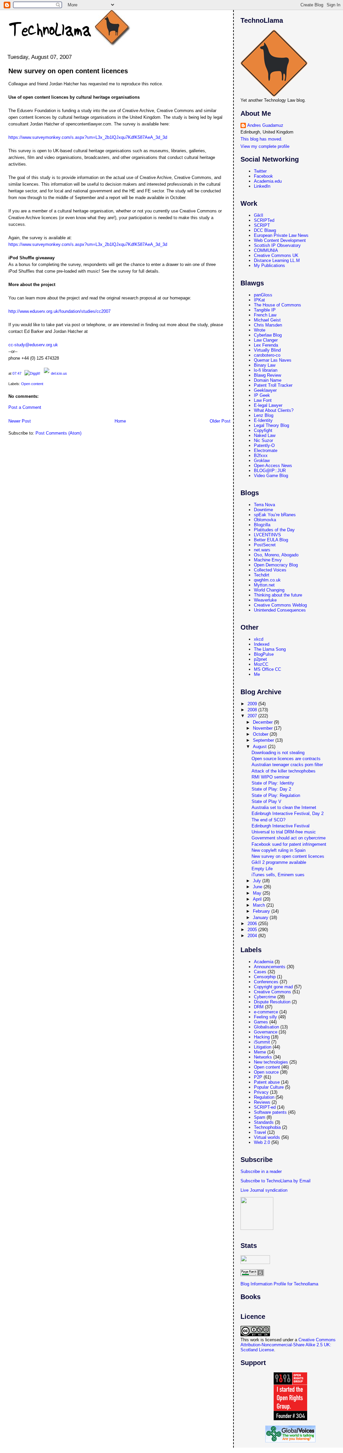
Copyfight (263, 430)
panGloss (263, 294)
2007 (253, 715)
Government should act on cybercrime (289, 837)
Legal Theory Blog (271, 425)
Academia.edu (268, 181)
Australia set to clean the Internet (284, 807)
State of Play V (266, 801)
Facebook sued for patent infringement (289, 844)
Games (261, 1021)
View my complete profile (265, 146)
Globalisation (266, 1026)
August (260, 746)
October (261, 734)
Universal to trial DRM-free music (284, 831)
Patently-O (264, 445)
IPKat (259, 299)
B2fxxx (261, 455)
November (263, 728)
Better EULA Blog (271, 539)
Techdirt (261, 574)
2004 (253, 935)
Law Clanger (266, 340)
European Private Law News (281, 235)
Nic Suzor (263, 440)
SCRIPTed (264, 220)
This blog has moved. (261, 139)
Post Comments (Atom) (58, 433)
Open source (266, 1072)
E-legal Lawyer (268, 405)
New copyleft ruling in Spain (278, 850)
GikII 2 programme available (279, 862)
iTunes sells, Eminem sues (278, 874)
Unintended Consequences (280, 610)
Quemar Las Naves (272, 360)
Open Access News (273, 465)
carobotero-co (267, 355)
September (264, 740)
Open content (32, 384)
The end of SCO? (268, 819)
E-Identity (263, 420)
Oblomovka (265, 519)
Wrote (259, 330)
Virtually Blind (267, 350)
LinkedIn (262, 186)
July (257, 880)
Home (120, 421)
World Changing (269, 590)
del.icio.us (59, 373)
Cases (260, 971)
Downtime (263, 509)
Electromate (265, 450)
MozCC (261, 664)
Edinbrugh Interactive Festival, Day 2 (288, 813)
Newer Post (19, 421)
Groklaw (262, 460)
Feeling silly (265, 1016)
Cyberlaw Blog (268, 335)
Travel (260, 1132)
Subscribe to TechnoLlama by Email (276, 1180)
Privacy (261, 1092)
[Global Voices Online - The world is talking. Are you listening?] (290, 1440)
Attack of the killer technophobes (284, 771)
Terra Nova (264, 504)
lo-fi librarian (265, 370)
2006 (253, 923)
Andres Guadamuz (265, 125)
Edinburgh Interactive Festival (281, 825)
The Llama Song (270, 649)
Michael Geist (267, 320)
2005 (253, 929)
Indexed (261, 644)
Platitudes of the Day (274, 529)
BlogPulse (264, 654)
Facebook (263, 176)
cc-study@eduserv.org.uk (33, 344)
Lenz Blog (263, 415)
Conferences (266, 981)
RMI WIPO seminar (270, 777)
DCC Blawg (265, 230)
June (258, 886)
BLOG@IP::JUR (270, 470)
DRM (259, 1006)
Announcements (269, 966)
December (263, 722)
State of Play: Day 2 (271, 789)
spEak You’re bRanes (275, 514)
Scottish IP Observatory (277, 245)
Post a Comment (24, 407)
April (258, 899)
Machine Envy (268, 559)
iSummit (262, 1042)
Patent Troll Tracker (273, 385)
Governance (265, 1031)
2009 (253, 703)
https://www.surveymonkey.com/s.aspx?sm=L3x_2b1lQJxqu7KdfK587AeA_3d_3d (87, 137)
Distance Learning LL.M (277, 260)
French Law (265, 314)
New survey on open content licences (68, 71)
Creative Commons (272, 991)
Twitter (260, 171)
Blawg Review (267, 375)
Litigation (262, 1047)
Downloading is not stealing (278, 752)
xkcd (258, 639)
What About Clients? (273, 410)
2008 (253, 709)
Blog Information (256, 1283)
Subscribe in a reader (261, 1171)
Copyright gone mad (273, 986)
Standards (264, 1122)
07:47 (16, 373)
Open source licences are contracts (286, 758)
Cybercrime (265, 996)
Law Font (263, 400)
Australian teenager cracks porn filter (287, 764)
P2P (258, 1077)
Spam (259, 1117)
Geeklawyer (265, 390)
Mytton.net (264, 584)
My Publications (269, 265)
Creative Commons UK (276, 255)
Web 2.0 (262, 1142)
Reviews (262, 1102)
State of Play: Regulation (276, 795)
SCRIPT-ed (265, 1107)
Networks (263, 1057)
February (262, 911)
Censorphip (265, 976)
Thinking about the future (278, 595)
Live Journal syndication (264, 1190)
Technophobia (267, 1127)
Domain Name (267, 380)
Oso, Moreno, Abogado (276, 554)
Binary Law (264, 365)
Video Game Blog (271, 475)
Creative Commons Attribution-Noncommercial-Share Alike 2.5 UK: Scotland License (288, 1344)
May (258, 893)
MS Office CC (267, 669)
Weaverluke (265, 600)
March (259, 905)
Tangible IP (265, 309)
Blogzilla (262, 524)
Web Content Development (280, 240)
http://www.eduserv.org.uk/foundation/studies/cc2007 (59, 311)
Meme (260, 1052)
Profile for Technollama (296, 1283)
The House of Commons (277, 304)
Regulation (264, 1097)
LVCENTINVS (267, 534)
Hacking (262, 1036)
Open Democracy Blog (276, 564)
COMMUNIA (266, 250)
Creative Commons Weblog (280, 605)
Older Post (220, 421)
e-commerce (266, 1011)
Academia (263, 961)
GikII (258, 215)
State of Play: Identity (273, 783)
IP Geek (262, 395)
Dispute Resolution (272, 1001)
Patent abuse (267, 1082)
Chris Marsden (268, 325)
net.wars (262, 549)
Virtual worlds (267, 1137)
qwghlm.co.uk (267, 579)
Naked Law (264, 435)
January (261, 917)
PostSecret (265, 544)
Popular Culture (269, 1087)
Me (257, 674)
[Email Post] (23, 373)
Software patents (270, 1112)
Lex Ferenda (266, 345)
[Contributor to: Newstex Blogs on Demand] (257, 1228)
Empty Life (262, 868)
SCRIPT (262, 225)
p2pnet (260, 659)
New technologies (271, 1062)
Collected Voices (270, 569)
